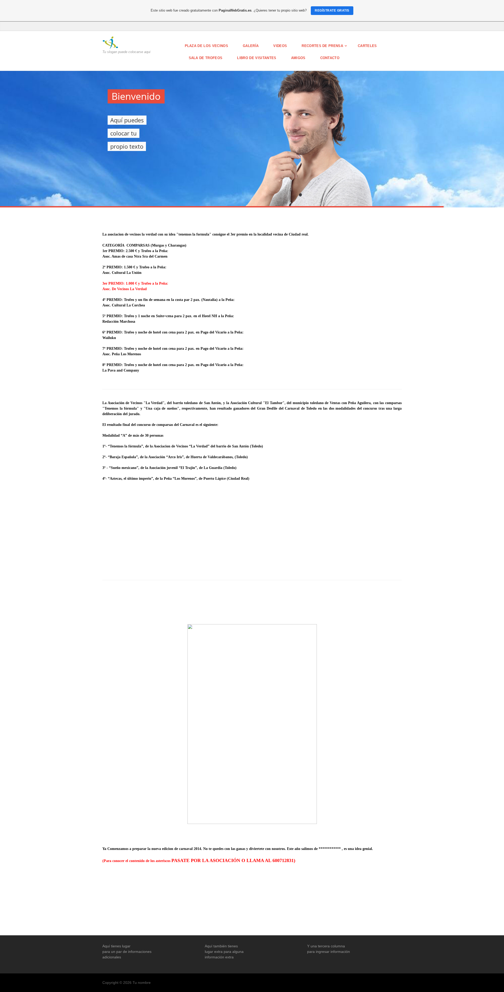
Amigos (298, 58)
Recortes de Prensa (322, 46)
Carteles (367, 46)
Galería (251, 46)
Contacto (330, 58)
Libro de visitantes (256, 58)
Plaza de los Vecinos (206, 46)
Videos (280, 46)
